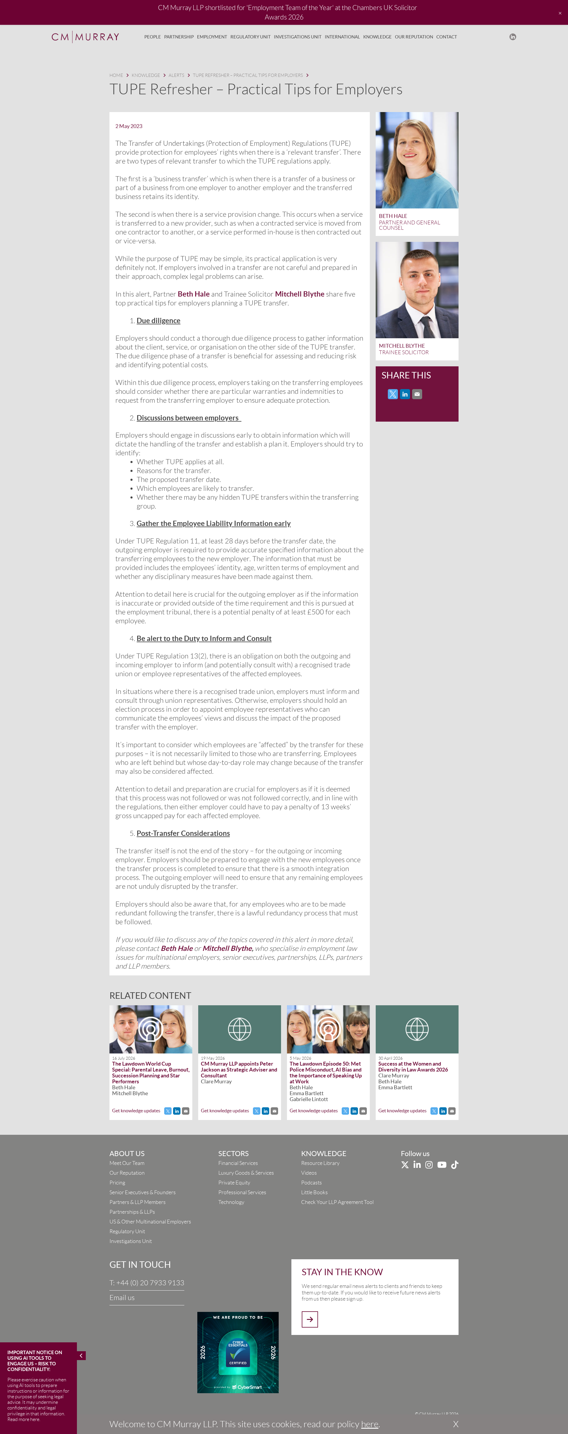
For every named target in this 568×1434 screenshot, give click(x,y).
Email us (122, 1298)
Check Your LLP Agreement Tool (337, 1202)
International (342, 36)
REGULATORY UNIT (250, 36)
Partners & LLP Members (137, 1202)
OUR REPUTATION (414, 36)
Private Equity (234, 1183)
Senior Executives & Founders (142, 1192)
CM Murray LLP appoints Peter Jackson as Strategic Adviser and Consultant (239, 1070)
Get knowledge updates (136, 1110)
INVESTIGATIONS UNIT (298, 36)
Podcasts (311, 1183)
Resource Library (320, 1163)
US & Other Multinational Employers (150, 1222)
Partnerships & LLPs (132, 1212)
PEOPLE (152, 36)
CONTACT (446, 36)
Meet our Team (126, 1163)
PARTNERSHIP (179, 36)
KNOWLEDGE (377, 36)
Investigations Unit (130, 1241)
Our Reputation (127, 1173)
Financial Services (238, 1163)
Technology (231, 1202)
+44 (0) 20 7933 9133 (150, 1283)
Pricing (117, 1183)
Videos (309, 1173)
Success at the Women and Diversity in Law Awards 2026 (413, 1067)
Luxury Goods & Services (246, 1173)
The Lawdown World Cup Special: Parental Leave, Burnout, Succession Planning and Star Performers (151, 1073)
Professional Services (242, 1192)
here (369, 1424)
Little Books (314, 1192)
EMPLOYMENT (212, 36)
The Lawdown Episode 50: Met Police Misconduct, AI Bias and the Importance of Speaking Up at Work (326, 1073)
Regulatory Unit (127, 1231)
